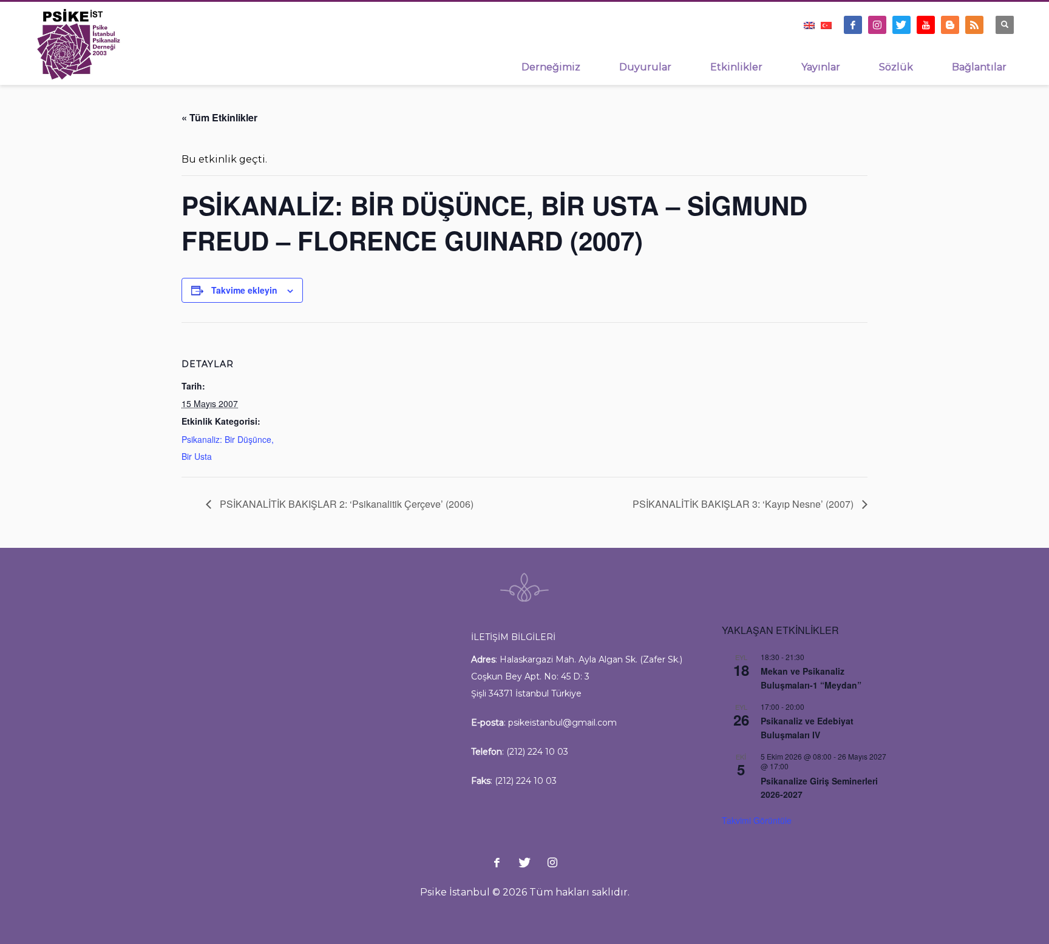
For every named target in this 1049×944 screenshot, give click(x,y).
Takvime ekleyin (244, 290)
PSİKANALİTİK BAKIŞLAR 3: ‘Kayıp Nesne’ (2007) (744, 504)
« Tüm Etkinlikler (219, 117)
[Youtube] (926, 25)
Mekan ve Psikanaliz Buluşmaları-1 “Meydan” (811, 678)
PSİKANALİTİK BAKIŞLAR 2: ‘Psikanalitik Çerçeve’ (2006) (345, 504)
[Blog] (950, 25)
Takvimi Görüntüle (757, 820)
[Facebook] (853, 25)
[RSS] (974, 25)
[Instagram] (877, 25)
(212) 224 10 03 (537, 751)
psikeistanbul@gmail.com (562, 722)
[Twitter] (901, 25)
